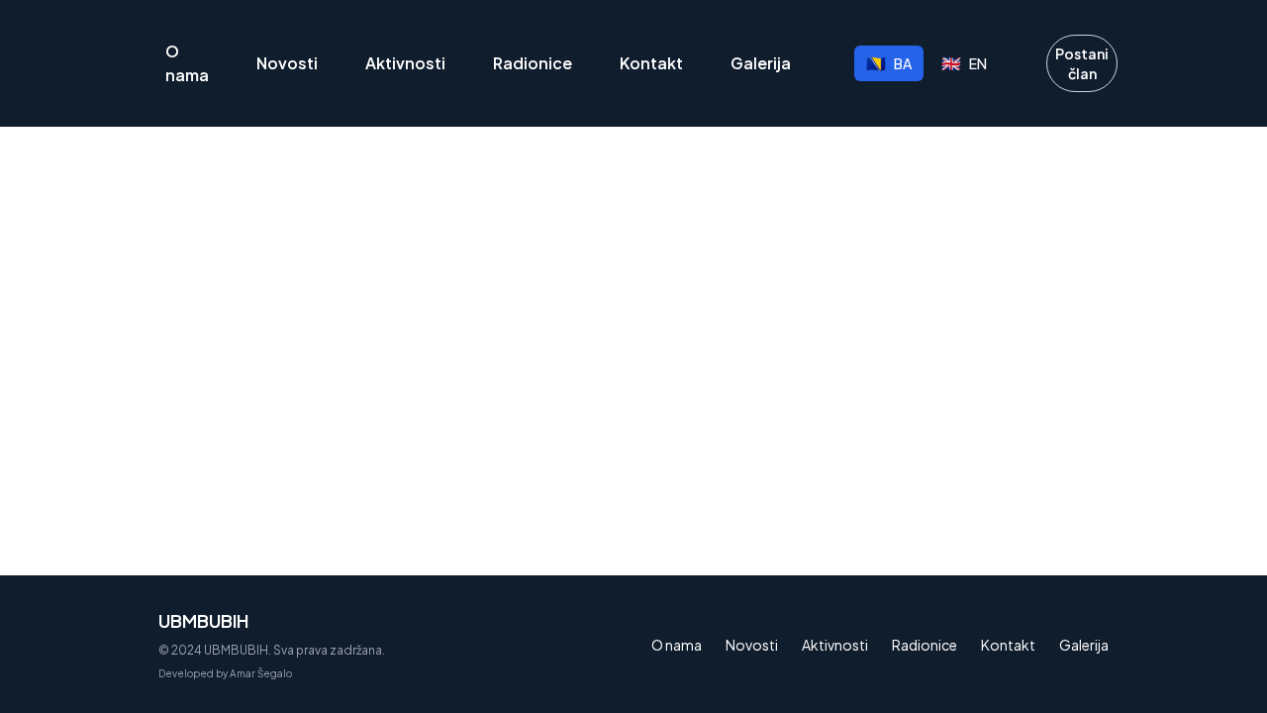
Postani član (1082, 63)
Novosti (287, 62)
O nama (187, 63)
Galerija (761, 62)
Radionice (532, 62)
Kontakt (651, 62)
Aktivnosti (405, 62)
